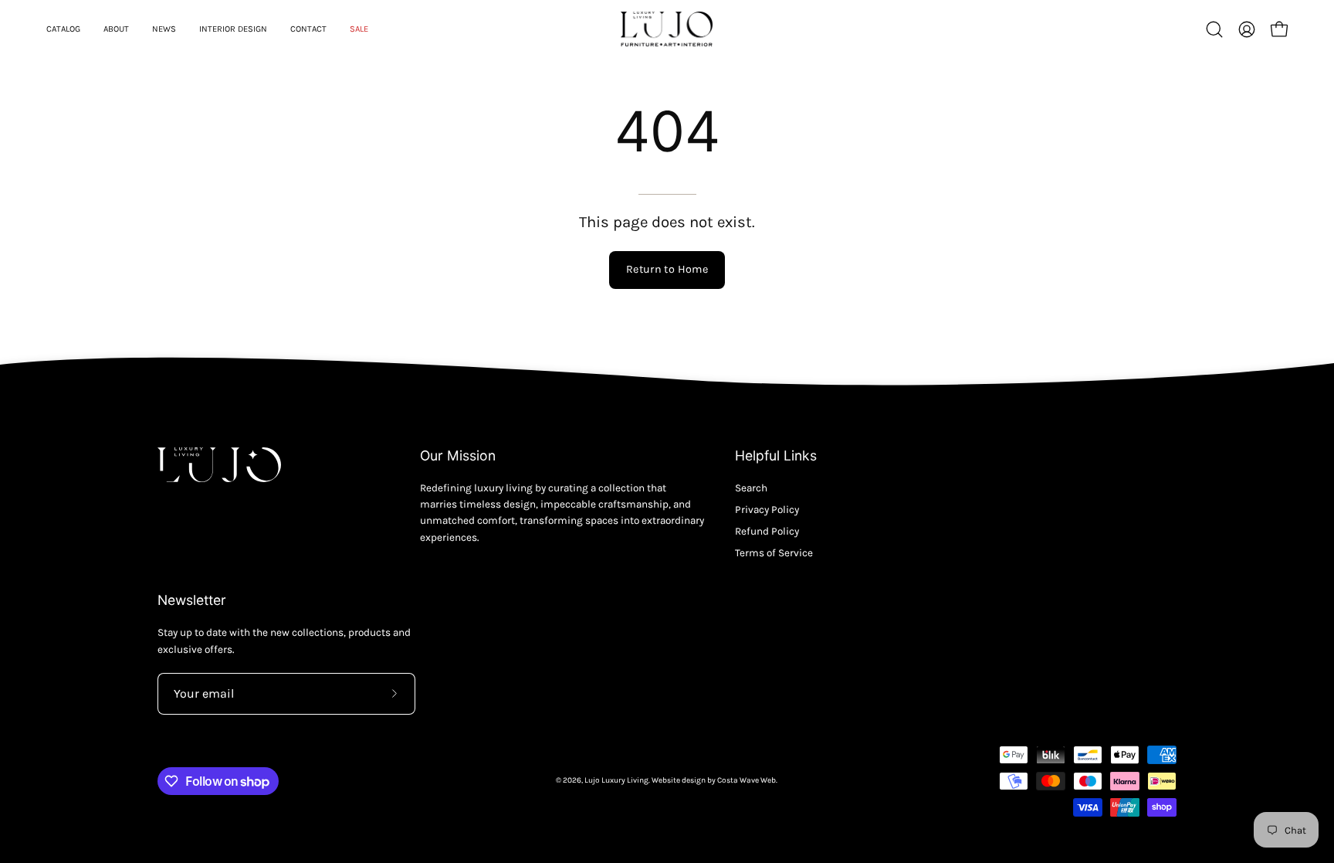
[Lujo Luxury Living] (667, 29)
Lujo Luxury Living (616, 780)
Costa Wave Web (746, 780)
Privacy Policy (767, 509)
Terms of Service (774, 553)
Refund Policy (767, 531)
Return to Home (667, 269)
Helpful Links (776, 455)
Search (751, 488)
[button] (1214, 29)
